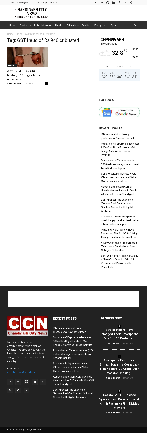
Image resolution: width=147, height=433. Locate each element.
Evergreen (100, 25)
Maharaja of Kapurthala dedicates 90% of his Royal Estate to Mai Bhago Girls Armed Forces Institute (120, 149)
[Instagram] (107, 2)
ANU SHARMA (14, 83)
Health (59, 25)
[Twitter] (137, 2)
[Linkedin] (113, 2)
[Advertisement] (98, 13)
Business (25, 25)
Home (12, 25)
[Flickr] (101, 2)
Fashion (86, 25)
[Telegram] (131, 2)
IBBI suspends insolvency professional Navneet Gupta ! (117, 136)
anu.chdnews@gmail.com (22, 372)
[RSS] (125, 2)
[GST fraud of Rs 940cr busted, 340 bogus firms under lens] (27, 57)
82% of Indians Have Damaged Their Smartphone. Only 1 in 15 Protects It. (119, 334)
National (12, 65)
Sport (114, 25)
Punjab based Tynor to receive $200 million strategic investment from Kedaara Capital (120, 164)
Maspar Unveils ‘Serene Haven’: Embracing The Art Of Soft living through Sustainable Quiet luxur (119, 233)
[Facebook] (95, 2)
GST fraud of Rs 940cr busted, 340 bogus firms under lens (23, 75)
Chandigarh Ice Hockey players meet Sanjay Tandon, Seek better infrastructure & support (120, 220)
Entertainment (43, 25)
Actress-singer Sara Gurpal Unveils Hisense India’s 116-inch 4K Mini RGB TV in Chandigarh (119, 190)
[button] (135, 25)
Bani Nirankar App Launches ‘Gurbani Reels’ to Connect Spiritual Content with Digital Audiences (117, 205)
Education (73, 25)
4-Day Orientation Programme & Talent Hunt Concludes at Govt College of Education (119, 246)
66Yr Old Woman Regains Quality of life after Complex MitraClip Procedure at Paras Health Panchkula (119, 261)
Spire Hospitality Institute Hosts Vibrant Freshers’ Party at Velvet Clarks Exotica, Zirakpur (119, 177)
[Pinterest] (119, 2)
